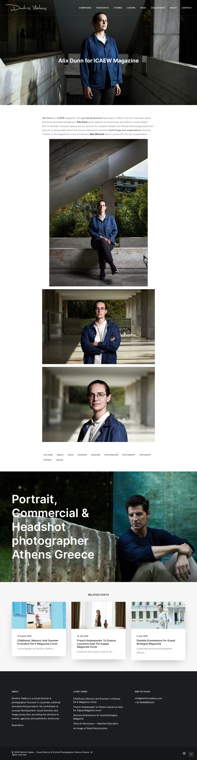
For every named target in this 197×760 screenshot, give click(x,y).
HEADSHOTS (102, 8)
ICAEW (60, 118)
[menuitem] (86, 8)
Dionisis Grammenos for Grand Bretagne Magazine (156, 642)
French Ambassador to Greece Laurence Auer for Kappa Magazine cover (96, 643)
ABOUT (173, 8)
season (59, 460)
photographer (111, 455)
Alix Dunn (47, 118)
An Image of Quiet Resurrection (90, 728)
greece (60, 455)
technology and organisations (125, 130)
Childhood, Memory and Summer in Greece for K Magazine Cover (37, 642)
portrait (48, 460)
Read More (18, 725)
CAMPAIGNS (85, 8)
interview (82, 455)
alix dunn (48, 455)
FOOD (143, 8)
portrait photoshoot (92, 118)
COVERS (131, 8)
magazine (95, 455)
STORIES (118, 8)
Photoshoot (145, 455)
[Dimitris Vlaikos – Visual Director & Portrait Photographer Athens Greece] (26, 8)
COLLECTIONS (158, 8)
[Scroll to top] (191, 753)
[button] (39, 615)
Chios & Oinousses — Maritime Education (95, 723)
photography (128, 455)
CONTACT (187, 8)
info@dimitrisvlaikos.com (148, 698)
